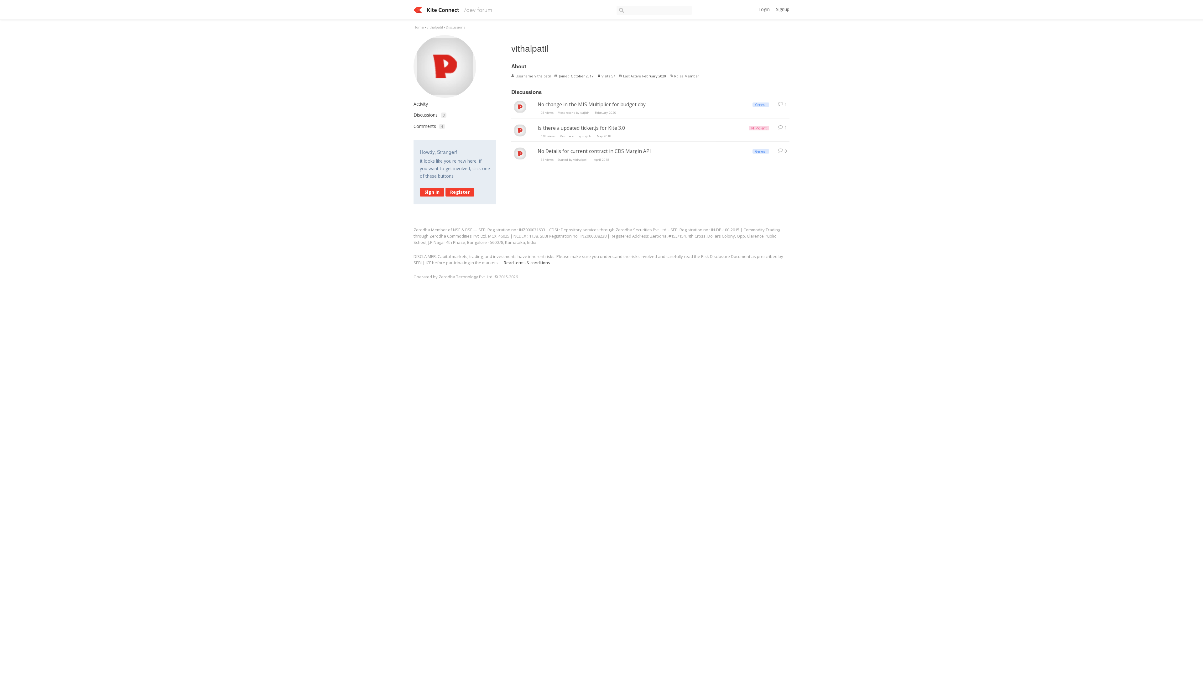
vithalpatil (580, 160)
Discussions (429, 115)
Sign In (432, 192)
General (761, 104)
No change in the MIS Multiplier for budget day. (592, 104)
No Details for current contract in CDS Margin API (594, 151)
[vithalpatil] (520, 109)
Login (764, 9)
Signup (782, 9)
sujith (584, 113)
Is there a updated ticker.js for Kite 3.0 (581, 128)
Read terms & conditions (527, 262)
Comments (428, 126)
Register (460, 192)
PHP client (759, 128)
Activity (421, 104)
